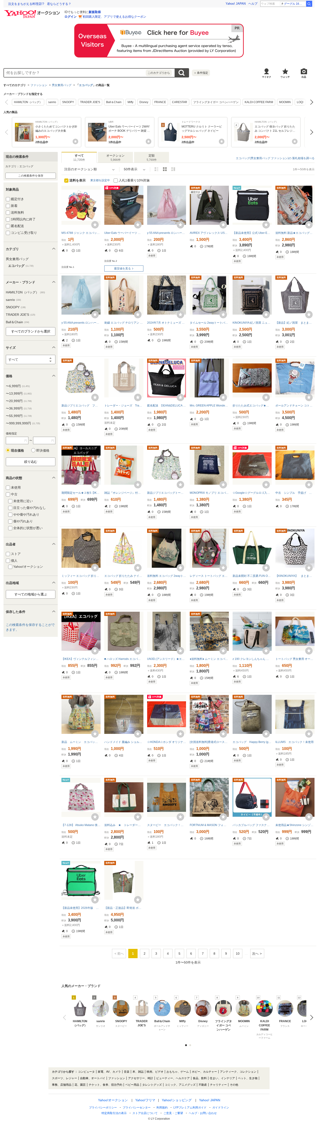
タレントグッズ (152, 1084)
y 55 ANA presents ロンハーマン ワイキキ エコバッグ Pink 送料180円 (166, 233)
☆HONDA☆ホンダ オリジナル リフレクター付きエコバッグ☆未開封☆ (166, 742)
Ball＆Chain (114, 102)
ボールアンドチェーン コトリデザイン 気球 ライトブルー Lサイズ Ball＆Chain (295, 405)
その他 (234, 1084)
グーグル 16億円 (294, 3)
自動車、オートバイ (92, 1078)
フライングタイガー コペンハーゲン (216, 102)
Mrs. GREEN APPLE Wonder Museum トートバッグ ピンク (209, 405)
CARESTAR (179, 102)
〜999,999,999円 (23, 423)
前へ (7, 102)
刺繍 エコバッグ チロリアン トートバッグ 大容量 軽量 (123, 322)
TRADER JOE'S (90, 102)
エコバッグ (86, 85)
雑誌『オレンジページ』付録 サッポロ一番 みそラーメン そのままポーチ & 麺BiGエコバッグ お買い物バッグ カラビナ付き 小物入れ (123, 492)
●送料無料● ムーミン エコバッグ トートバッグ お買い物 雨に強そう (209, 659)
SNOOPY (68, 102)
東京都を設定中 (100, 180)
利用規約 (162, 1107)
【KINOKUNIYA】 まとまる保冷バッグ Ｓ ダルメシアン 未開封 (295, 576)
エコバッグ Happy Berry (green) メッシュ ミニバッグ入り (252, 742)
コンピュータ (86, 1071)
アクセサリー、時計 (140, 1078)
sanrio (52, 102)
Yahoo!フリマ (145, 1100)
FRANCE (160, 102)
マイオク (266, 77)
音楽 (126, 1071)
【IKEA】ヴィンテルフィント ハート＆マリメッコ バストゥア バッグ (81, 659)
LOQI (300, 102)
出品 (303, 77)
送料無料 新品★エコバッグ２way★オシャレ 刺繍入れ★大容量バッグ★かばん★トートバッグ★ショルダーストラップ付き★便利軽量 (295, 233)
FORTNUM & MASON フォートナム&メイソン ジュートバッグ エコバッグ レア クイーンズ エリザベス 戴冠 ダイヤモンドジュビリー (209, 825)
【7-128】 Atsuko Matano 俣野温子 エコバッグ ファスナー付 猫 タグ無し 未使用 (81, 825)
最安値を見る (122, 268)
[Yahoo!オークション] (32, 11)
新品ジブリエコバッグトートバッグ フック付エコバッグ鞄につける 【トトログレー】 (166, 492)
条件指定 (201, 72)
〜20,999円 (19, 401)
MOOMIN (285, 102)
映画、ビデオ (155, 1071)
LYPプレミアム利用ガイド (189, 1107)
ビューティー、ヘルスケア (173, 1078)
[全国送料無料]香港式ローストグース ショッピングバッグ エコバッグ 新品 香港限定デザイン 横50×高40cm (209, 742)
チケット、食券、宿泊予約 (105, 1084)
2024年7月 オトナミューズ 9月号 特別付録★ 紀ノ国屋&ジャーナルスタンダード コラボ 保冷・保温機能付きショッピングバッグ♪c (166, 322)
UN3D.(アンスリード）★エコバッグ (166, 659)
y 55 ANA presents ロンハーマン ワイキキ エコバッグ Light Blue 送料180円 (81, 322)
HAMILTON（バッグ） (28, 102)
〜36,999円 (19, 408)
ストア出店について (145, 1113)
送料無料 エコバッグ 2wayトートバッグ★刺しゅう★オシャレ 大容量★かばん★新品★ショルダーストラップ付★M (166, 576)
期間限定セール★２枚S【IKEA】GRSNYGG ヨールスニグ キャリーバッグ (81, 492)
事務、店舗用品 (61, 1084)
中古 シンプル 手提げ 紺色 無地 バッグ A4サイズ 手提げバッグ (295, 492)
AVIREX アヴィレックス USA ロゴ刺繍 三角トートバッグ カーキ (209, 233)
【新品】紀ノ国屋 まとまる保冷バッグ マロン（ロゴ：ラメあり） (295, 322)
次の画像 (310, 1017)
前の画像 (65, 1017)
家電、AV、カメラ (109, 1071)
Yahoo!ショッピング (177, 1100)
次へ (310, 102)
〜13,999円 (19, 393)
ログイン (70, 16)
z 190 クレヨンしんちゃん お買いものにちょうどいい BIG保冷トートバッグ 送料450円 (252, 659)
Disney (143, 102)
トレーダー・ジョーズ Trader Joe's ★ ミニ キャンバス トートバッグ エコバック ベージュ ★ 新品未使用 (123, 405)
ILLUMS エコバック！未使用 (294, 742)
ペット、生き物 (247, 1078)
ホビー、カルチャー (204, 1071)
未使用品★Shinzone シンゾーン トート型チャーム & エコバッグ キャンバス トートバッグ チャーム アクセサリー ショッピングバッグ (295, 825)
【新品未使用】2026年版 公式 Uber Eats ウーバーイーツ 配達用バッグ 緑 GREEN (81, 908)
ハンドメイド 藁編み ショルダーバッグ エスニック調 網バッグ (123, 742)
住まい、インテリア (222, 1078)
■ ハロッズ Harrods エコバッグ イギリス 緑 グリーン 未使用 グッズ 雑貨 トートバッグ (123, 659)
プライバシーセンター (137, 1107)
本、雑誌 (138, 1071)
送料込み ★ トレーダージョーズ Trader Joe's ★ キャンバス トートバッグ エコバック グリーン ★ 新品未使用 (123, 825)
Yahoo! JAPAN (236, 3)
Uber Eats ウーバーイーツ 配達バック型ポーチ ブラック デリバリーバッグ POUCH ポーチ (123, 233)
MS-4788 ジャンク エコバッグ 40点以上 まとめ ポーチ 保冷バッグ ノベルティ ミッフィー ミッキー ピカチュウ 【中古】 (81, 233)
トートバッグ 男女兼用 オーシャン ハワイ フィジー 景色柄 (295, 659)
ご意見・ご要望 (173, 1113)
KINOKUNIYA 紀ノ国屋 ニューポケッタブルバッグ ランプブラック (252, 322)
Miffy (130, 102)
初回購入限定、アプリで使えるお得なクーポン (114, 16)
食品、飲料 (200, 1078)
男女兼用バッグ (61, 85)
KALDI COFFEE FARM (259, 102)
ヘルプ (252, 3)
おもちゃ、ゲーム (177, 1071)
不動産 (203, 1084)
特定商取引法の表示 (114, 1113)
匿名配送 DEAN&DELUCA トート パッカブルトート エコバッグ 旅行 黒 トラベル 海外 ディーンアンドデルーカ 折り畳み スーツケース (166, 405)
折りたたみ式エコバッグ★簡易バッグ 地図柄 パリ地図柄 (252, 405)
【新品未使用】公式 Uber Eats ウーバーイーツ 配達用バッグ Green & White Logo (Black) (252, 233)
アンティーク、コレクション (238, 1071)
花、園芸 (80, 1084)
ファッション (38, 85)
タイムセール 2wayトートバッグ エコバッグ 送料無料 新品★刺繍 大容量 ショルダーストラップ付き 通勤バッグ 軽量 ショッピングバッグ (209, 322)
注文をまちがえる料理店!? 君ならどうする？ (39, 4)
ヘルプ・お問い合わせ (203, 1113)
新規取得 (95, 12)
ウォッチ (285, 77)
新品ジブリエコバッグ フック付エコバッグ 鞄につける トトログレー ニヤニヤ (81, 405)
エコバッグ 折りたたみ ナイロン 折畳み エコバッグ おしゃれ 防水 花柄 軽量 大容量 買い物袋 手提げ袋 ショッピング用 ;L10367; (123, 576)
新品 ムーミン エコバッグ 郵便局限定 (81, 742)
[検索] (309, 4)
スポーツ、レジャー (64, 1078)
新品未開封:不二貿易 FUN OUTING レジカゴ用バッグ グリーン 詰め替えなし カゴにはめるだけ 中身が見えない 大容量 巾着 (252, 576)
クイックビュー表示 (173, 169)
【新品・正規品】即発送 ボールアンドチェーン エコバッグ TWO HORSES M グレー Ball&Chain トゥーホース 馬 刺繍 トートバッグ (123, 908)
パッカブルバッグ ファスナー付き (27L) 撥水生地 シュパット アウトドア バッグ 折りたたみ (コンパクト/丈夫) (252, 825)
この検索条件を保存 (30, 175)
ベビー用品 (132, 1084)
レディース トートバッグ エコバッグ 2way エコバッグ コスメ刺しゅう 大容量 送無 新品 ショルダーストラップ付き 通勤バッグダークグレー (209, 576)
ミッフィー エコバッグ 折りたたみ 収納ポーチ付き (81, 576)
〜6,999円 (18, 386)
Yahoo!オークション (113, 1100)
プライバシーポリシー (103, 1107)
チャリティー (218, 1084)
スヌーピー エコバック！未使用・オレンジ (166, 825)
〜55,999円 (19, 416)
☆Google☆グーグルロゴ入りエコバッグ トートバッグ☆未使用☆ (252, 492)
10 (238, 953)
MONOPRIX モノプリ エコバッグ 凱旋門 (209, 492)
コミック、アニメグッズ (180, 1084)
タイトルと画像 (156, 169)
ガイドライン (220, 1107)
